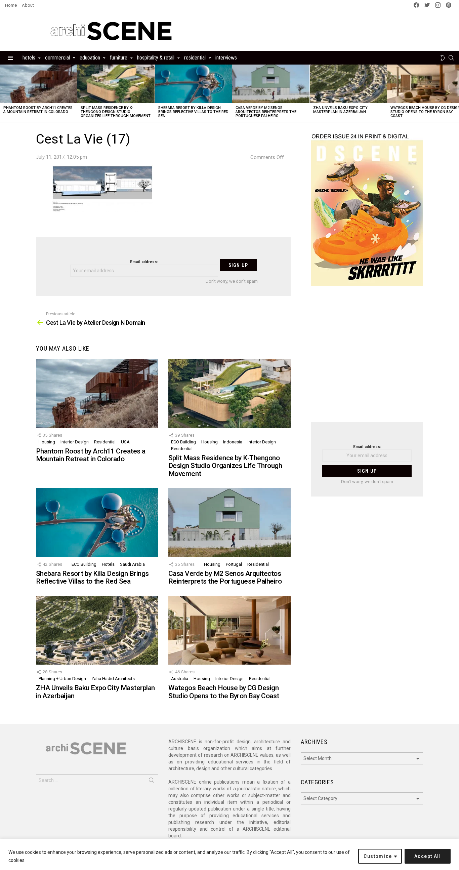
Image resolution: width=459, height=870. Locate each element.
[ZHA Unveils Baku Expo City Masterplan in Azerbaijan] (348, 84)
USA (125, 441)
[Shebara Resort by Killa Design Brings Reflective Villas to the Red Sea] (193, 84)
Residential (195, 57)
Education (90, 57)
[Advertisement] (367, 358)
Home (11, 5)
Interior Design (74, 441)
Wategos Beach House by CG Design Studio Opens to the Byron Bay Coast (223, 692)
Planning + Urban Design (62, 678)
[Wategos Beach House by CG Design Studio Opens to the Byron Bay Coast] (229, 630)
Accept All (427, 856)
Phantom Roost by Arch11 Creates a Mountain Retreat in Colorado (38, 110)
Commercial (57, 57)
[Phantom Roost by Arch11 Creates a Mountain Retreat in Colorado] (38, 84)
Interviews (226, 57)
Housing (47, 441)
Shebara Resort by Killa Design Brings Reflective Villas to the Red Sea (193, 112)
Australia (179, 678)
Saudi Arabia (132, 564)
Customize (378, 856)
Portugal (234, 564)
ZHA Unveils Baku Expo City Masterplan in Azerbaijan (340, 110)
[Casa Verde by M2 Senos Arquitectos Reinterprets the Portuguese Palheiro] (270, 84)
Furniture (118, 57)
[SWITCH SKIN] (442, 57)
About (28, 5)
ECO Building (183, 441)
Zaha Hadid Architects (113, 678)
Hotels (29, 57)
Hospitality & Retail (155, 57)
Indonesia (232, 441)
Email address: (144, 261)
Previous (3, 93)
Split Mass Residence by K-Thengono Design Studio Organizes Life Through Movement (116, 112)
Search (151, 781)
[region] (229, 854)
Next (455, 93)
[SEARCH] (451, 57)
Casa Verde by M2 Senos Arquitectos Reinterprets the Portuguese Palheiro (266, 112)
